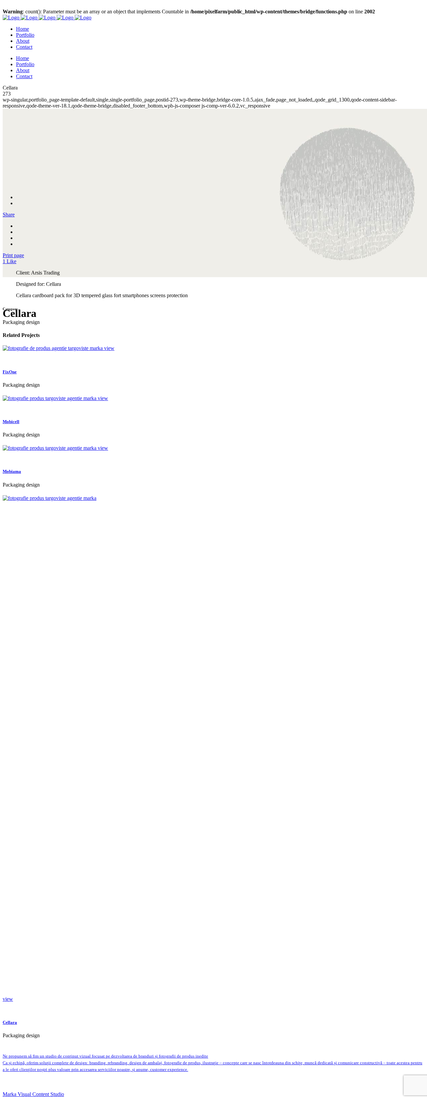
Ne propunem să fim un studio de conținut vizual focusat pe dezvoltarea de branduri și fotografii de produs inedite (105, 1056)
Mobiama (12, 471)
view (109, 348)
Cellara (10, 1022)
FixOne (10, 371)
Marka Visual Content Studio (33, 1094)
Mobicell (11, 421)
